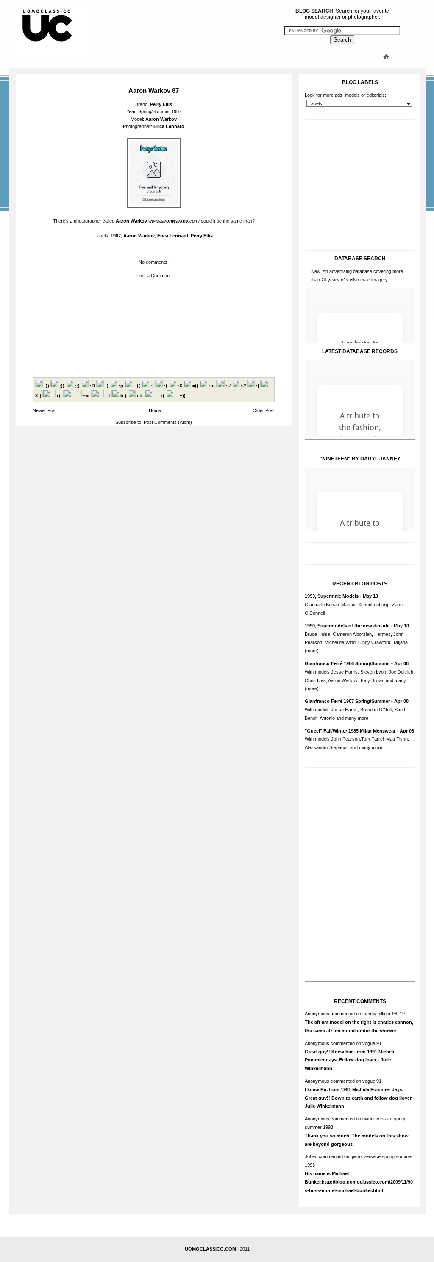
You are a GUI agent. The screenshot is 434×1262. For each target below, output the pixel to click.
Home (155, 410)
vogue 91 (371, 1043)
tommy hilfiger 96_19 (383, 1013)
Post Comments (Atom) (168, 422)
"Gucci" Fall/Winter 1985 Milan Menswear (350, 730)
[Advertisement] (181, 56)
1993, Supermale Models (332, 596)
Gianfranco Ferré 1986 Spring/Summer (347, 663)
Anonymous (317, 1013)
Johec (311, 1156)
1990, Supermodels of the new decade (347, 625)
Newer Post (45, 410)
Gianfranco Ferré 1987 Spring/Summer (347, 701)
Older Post (264, 410)
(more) (312, 650)
